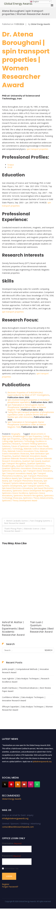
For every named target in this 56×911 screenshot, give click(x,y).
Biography (15, 434)
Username (12, 843)
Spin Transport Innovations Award (17, 473)
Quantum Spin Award (31, 461)
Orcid (9, 167)
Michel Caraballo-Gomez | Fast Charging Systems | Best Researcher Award (28, 521)
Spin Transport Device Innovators (37, 470)
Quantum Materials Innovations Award (29, 456)
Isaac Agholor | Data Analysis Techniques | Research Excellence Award (25, 680)
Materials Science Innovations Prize (23, 451)
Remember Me (11, 868)
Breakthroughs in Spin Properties (27, 436)
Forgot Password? (10, 886)
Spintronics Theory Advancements (38, 498)
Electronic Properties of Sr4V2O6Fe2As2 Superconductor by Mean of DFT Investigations (28, 393)
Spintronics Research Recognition (28, 495)
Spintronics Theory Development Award (19, 500)
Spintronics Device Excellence (15, 493)
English (35, 2)
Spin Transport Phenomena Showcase (25, 480)
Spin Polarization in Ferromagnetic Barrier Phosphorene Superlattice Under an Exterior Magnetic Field (26, 407)
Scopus (10, 164)
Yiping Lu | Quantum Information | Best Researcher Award (14, 625)
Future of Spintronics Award (23, 446)
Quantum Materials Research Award (18, 458)
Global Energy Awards (18, 3)
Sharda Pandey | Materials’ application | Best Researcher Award (41, 626)
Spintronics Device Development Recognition (32, 490)
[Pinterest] (11, 784)
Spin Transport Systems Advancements (24, 481)
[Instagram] (31, 784)
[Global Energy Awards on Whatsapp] (37, 784)
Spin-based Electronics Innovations (17, 488)
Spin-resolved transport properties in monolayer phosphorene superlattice (28, 401)
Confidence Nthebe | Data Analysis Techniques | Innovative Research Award (23, 699)
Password (11, 855)
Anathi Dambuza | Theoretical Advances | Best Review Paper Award (26, 689)
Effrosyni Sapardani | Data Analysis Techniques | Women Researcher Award (27, 708)
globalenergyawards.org (42, 760)
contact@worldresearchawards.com (18, 827)
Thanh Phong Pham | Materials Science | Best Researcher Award (25, 529)
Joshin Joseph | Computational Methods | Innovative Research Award (25, 671)
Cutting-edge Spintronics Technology (18, 441)
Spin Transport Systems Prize (36, 485)
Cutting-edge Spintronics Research (36, 438)
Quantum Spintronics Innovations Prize (33, 466)
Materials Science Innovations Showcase (25, 452)
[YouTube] (24, 784)
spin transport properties (37, 149)
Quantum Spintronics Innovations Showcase (21, 468)
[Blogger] (18, 784)
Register (5, 884)
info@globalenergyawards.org (15, 818)
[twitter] (5, 784)
